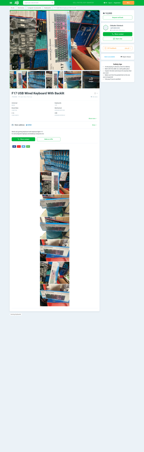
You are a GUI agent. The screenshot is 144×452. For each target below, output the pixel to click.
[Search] (52, 3)
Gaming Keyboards (15, 314)
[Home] (16, 3)
